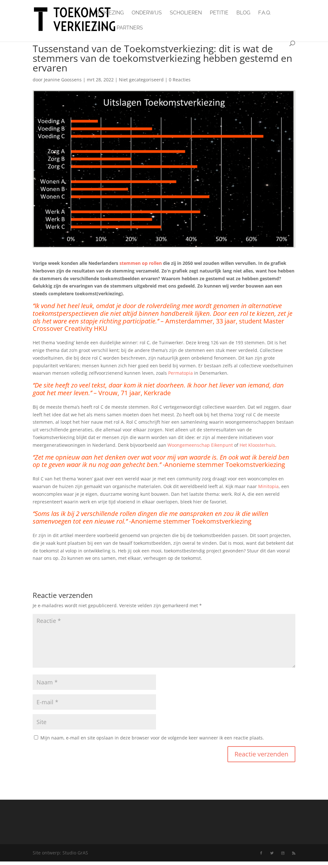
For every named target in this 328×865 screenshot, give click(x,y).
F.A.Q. (264, 13)
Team (101, 28)
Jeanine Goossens (63, 80)
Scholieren (186, 13)
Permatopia (180, 373)
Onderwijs (147, 13)
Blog (243, 13)
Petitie (219, 13)
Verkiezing (109, 13)
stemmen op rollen (140, 263)
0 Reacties (180, 80)
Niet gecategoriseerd (141, 80)
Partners (130, 28)
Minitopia (268, 486)
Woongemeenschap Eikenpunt (200, 445)
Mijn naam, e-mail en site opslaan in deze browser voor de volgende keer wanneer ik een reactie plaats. (152, 738)
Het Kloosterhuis (257, 445)
